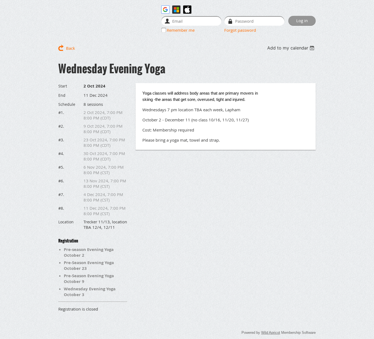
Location (66, 221)
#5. (61, 167)
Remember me (181, 30)
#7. (61, 194)
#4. (61, 153)
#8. (61, 208)
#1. (61, 112)
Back (70, 48)
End (61, 95)
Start (62, 86)
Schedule (66, 104)
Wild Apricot (270, 333)
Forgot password (240, 30)
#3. (61, 139)
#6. (61, 180)
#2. (61, 126)
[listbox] (291, 48)
